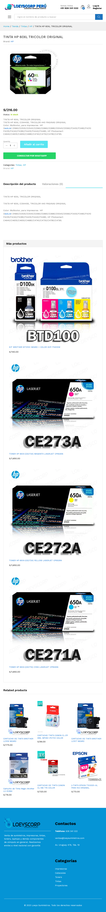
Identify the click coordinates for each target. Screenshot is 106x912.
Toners (58, 877)
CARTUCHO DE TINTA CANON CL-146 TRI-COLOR (51, 786)
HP (12, 41)
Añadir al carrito (34, 144)
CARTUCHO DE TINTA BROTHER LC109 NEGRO (18, 740)
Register (97, 8)
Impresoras (61, 869)
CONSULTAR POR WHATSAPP (32, 155)
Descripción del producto (19, 184)
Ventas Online (66, 6)
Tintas (18, 165)
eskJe (8, 128)
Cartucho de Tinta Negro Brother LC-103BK (18, 789)
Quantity (6, 141)
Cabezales (60, 873)
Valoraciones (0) (52, 184)
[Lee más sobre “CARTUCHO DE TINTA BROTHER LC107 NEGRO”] (84, 734)
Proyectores (61, 885)
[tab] (21, 185)
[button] (15, 734)
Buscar (99, 17)
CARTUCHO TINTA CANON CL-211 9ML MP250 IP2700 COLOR (52, 736)
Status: (6, 114)
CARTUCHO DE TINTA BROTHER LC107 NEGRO (86, 740)
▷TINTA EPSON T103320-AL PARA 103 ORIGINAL (84, 786)
